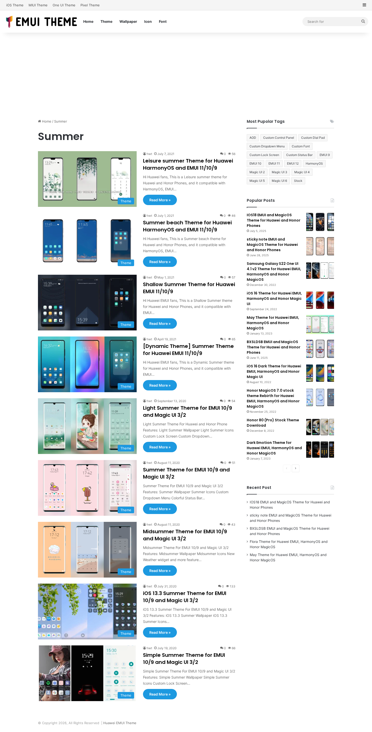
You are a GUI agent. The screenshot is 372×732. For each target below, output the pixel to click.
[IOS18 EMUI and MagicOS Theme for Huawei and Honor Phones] (320, 221)
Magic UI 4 (302, 172)
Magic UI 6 (279, 181)
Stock (298, 181)
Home (88, 21)
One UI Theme (64, 5)
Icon (148, 21)
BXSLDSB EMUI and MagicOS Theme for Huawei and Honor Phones (273, 347)
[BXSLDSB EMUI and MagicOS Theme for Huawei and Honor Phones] (320, 348)
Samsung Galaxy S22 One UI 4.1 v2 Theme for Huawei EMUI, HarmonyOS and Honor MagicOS (274, 271)
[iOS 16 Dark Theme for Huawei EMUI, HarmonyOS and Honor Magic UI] (320, 373)
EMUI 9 (325, 155)
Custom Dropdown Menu (267, 146)
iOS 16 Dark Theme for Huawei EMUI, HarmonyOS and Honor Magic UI (274, 371)
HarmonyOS (314, 163)
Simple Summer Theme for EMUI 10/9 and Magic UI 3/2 (184, 658)
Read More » (160, 200)
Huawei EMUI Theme (119, 723)
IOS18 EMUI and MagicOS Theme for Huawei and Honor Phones (273, 220)
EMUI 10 (255, 163)
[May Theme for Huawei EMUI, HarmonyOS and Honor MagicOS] (320, 324)
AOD (253, 138)
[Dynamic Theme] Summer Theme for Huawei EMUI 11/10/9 (188, 350)
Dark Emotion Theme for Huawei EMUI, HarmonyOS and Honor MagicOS (274, 448)
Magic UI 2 (257, 172)
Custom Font (301, 146)
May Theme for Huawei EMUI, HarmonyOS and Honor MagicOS (273, 323)
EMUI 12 (293, 163)
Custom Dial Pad (313, 138)
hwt (149, 154)
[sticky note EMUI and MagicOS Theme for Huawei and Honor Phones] (320, 246)
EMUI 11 (274, 163)
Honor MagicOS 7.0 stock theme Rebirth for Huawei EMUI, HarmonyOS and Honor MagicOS (273, 398)
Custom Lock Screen (264, 155)
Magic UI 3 (279, 172)
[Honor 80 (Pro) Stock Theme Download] (320, 427)
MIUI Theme (38, 5)
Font (163, 21)
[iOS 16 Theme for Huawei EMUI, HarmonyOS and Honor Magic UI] (320, 300)
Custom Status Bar (299, 155)
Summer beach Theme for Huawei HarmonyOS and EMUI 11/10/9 (187, 226)
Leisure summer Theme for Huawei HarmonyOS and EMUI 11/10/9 (188, 164)
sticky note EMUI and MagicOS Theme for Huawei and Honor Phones (272, 244)
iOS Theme (15, 5)
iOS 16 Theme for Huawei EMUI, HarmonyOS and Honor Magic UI (274, 298)
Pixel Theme (90, 5)
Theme (106, 21)
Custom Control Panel (278, 138)
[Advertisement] (186, 75)
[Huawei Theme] (42, 21)
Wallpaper (128, 21)
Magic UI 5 (257, 181)
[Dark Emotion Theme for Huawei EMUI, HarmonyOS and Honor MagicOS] (320, 449)
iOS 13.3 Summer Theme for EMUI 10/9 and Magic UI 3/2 (184, 597)
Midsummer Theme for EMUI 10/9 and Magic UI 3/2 (185, 535)
